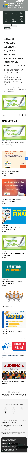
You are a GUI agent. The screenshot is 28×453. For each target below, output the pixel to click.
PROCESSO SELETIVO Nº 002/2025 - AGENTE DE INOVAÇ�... (12, 201)
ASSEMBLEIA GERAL (7, 306)
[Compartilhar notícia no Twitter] (18, 65)
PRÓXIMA (24, 395)
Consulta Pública (7, 357)
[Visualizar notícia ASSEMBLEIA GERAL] (14, 296)
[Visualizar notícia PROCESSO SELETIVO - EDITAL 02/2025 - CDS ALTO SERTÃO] (14, 132)
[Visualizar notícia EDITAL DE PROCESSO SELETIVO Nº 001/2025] (14, 319)
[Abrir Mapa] (7, 412)
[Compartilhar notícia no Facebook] (21, 65)
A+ (22, 0)
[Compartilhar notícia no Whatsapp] (24, 65)
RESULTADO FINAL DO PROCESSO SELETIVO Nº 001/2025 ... (11, 229)
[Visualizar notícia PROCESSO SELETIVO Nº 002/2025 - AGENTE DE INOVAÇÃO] (14, 187)
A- (17, 0)
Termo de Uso (11, 450)
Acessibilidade (5, 1)
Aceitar (20, 444)
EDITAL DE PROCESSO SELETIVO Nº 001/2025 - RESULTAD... (12, 283)
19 (18, 392)
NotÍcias (13, 25)
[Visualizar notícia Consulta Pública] (14, 346)
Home (6, 25)
